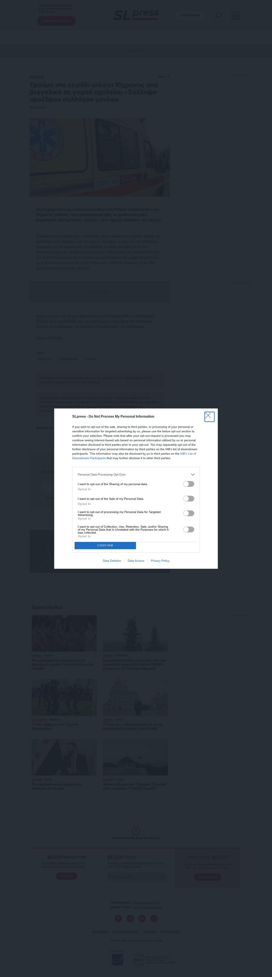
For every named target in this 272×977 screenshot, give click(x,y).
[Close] (209, 417)
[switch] (188, 484)
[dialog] (136, 488)
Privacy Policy (160, 560)
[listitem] (136, 474)
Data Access (136, 560)
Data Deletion (112, 560)
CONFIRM (105, 545)
